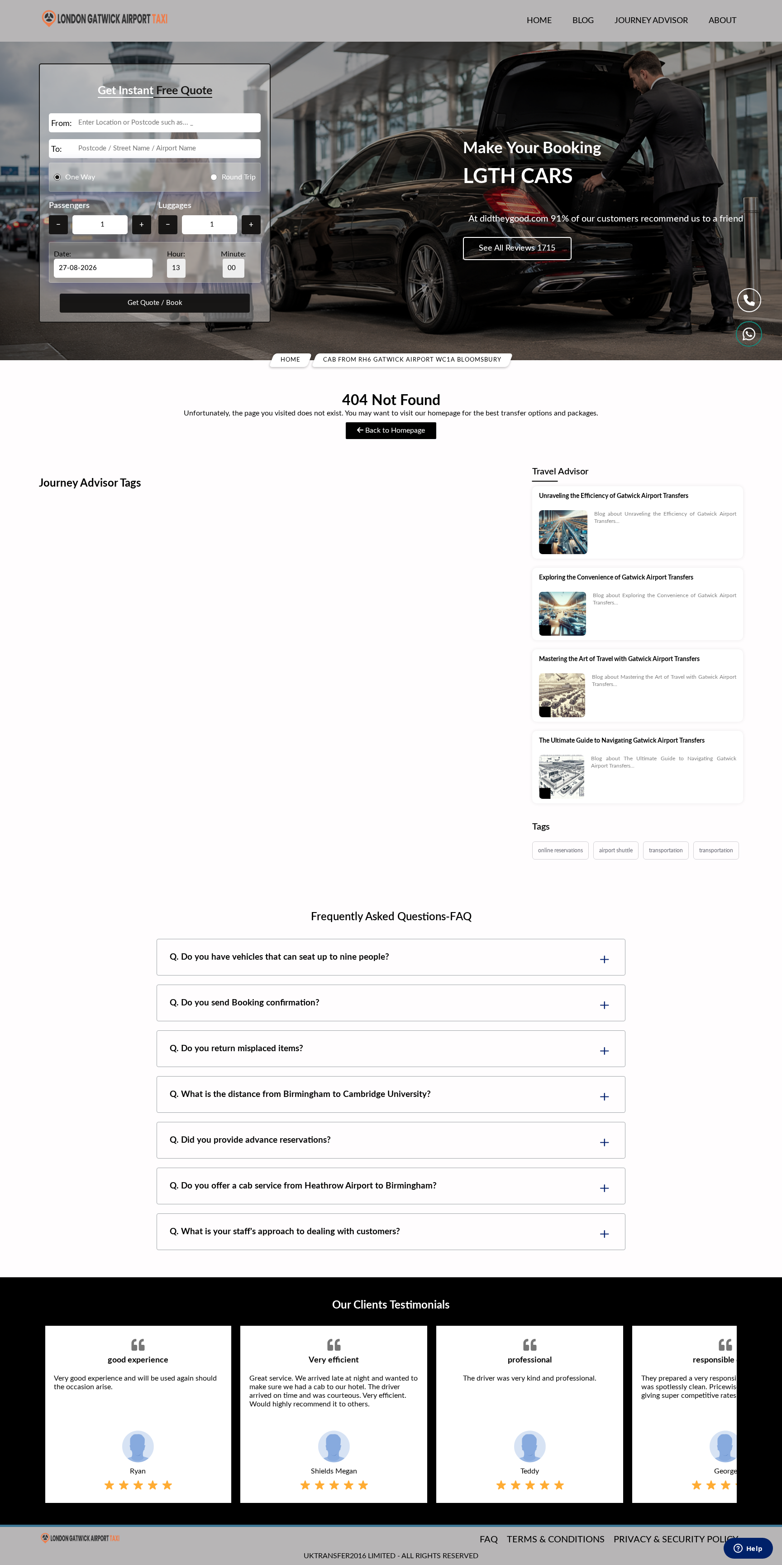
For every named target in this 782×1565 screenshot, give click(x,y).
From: (61, 124)
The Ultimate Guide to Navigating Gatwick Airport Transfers (622, 741)
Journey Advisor (651, 21)
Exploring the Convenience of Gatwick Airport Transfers (616, 578)
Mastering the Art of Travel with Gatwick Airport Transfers (619, 659)
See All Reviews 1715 (517, 248)
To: (56, 149)
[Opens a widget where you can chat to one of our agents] (748, 1549)
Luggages (174, 206)
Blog (583, 21)
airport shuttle (616, 850)
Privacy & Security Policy (676, 1539)
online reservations (560, 850)
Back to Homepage (394, 430)
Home (539, 21)
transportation (666, 850)
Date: (62, 254)
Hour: (176, 254)
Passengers (69, 206)
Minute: (233, 254)
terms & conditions (556, 1539)
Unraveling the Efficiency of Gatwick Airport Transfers (613, 496)
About (723, 21)
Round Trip (239, 176)
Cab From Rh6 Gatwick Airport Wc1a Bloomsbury (412, 360)
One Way (80, 176)
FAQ (489, 1539)
